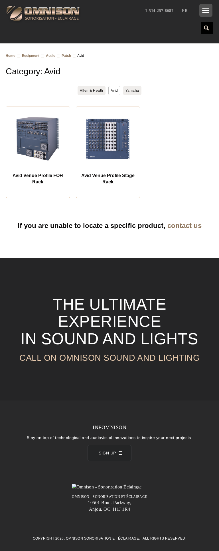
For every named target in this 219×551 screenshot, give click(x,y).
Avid (114, 91)
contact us (184, 225)
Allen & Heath (91, 91)
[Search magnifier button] (206, 27)
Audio (50, 56)
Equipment (30, 56)
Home (10, 56)
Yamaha (132, 91)
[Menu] (205, 10)
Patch (66, 56)
